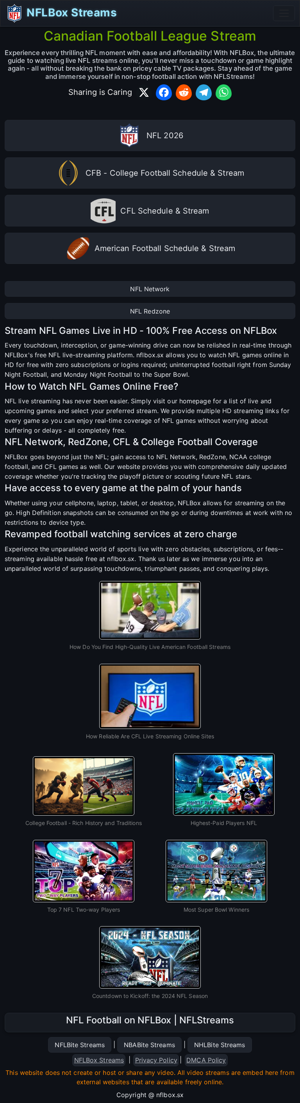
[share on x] (144, 92)
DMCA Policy (206, 1060)
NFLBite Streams (80, 1045)
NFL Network (150, 289)
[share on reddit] (184, 92)
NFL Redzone (150, 311)
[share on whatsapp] (224, 92)
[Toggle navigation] (284, 13)
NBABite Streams (149, 1045)
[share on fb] (164, 92)
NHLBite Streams (219, 1045)
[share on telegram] (204, 92)
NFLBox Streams (70, 12)
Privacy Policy (156, 1060)
